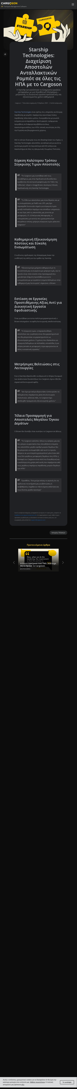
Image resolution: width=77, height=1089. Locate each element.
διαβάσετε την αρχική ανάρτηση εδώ (25, 515)
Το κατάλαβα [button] (67, 1082)
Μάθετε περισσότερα (37, 1082)
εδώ (22, 1084)
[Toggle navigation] (73, 4)
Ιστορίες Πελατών (58, 533)
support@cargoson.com (38, 520)
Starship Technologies (22, 112)
